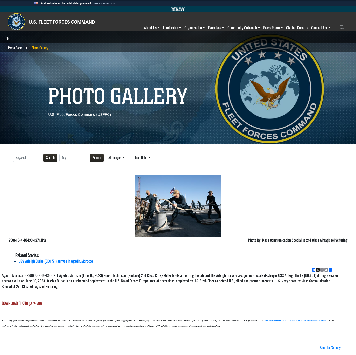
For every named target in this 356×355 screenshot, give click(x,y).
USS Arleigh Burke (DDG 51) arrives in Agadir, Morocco (56, 261)
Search (50, 158)
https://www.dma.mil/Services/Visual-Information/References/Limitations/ (295, 320)
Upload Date (140, 158)
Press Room (271, 27)
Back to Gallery (330, 347)
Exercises (214, 27)
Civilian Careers (297, 27)
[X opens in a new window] (8, 38)
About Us (150, 27)
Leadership (170, 27)
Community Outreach (242, 27)
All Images (115, 158)
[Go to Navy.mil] (178, 9)
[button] (106, 3)
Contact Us (319, 27)
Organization (193, 27)
